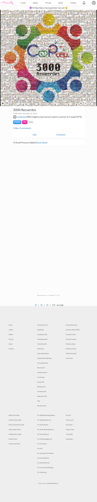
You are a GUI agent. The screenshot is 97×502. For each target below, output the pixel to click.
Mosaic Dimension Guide (16, 425)
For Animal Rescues (43, 463)
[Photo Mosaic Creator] (7, 3)
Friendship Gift (42, 344)
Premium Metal (70, 344)
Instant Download (71, 325)
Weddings (40, 330)
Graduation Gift (42, 334)
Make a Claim (70, 429)
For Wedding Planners (44, 420)
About (60, 3)
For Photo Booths (42, 425)
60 (41, 305)
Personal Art (41, 368)
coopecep (21, 116)
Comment (60, 134)
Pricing (48, 3)
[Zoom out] (85, 103)
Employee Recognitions (44, 358)
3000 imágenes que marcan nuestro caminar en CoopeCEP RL (54, 116)
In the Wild (69, 434)
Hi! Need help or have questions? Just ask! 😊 (50, 8)
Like (34, 134)
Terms (44, 483)
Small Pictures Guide (15, 420)
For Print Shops (42, 444)
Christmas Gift (41, 391)
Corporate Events (42, 363)
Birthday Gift (41, 387)
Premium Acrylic (71, 349)
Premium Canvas (71, 339)
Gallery (35, 3)
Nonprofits (40, 382)
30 (36, 305)
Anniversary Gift (42, 325)
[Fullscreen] (94, 103)
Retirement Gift (42, 396)
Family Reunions (42, 339)
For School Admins (43, 458)
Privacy (40, 483)
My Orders (69, 425)
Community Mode (14, 444)
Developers (69, 439)
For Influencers (42, 472)
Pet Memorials (41, 406)
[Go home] (90, 103)
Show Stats (41, 142)
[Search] (7, 103)
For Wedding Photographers (46, 415)
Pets (38, 401)
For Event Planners (43, 434)
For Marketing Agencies (44, 439)
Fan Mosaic (69, 358)
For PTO (39, 448)
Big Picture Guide (14, 415)
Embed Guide (13, 439)
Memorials (40, 349)
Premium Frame (71, 334)
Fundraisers (41, 377)
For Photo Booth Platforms (45, 429)
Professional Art (42, 372)
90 (47, 305)
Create (22, 3)
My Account (69, 420)
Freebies (17, 122)
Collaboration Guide (15, 434)
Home (10, 325)
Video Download (71, 353)
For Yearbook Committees (45, 453)
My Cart (68, 415)
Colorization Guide (14, 429)
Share (31, 122)
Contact (73, 3)
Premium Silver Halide (72, 330)
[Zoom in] (81, 103)
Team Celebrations (43, 353)
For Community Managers (45, 467)
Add (24, 122)
